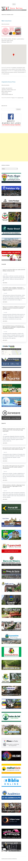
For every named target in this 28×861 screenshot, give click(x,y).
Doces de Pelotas (5, 69)
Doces (24, 67)
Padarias (23, 69)
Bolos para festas (18, 70)
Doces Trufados (18, 69)
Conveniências (19, 67)
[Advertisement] (14, 147)
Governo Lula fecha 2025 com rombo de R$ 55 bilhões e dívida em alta (14, 270)
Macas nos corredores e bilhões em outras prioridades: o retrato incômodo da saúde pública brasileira (14, 308)
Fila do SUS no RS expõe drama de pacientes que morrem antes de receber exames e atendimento (13, 467)
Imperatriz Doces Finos (8, 82)
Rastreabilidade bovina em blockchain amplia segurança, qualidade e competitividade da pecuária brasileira (14, 327)
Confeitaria (14, 67)
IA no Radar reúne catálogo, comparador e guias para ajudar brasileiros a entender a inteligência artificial (14, 289)
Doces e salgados (12, 69)
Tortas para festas (21, 72)
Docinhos (15, 72)
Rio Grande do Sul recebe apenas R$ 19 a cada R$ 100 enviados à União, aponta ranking (14, 448)
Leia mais (5, 282)
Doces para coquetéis (9, 72)
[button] (13, 55)
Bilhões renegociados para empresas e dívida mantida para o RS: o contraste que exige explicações (14, 430)
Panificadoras (4, 70)
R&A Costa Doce (6, 21)
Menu (14, 4)
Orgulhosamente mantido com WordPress (9, 858)
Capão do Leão (6, 73)
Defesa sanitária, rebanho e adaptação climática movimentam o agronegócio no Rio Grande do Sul (14, 486)
